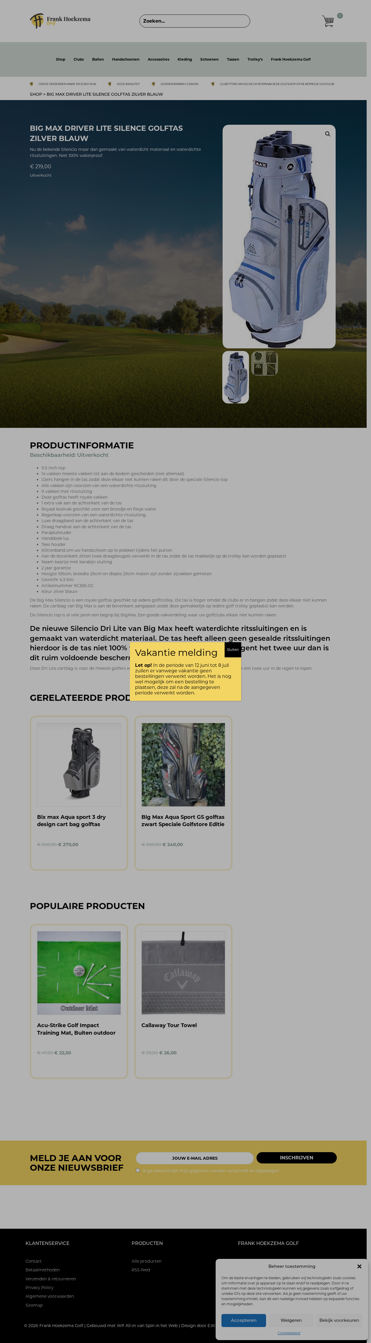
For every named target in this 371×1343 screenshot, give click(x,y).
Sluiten (233, 649)
